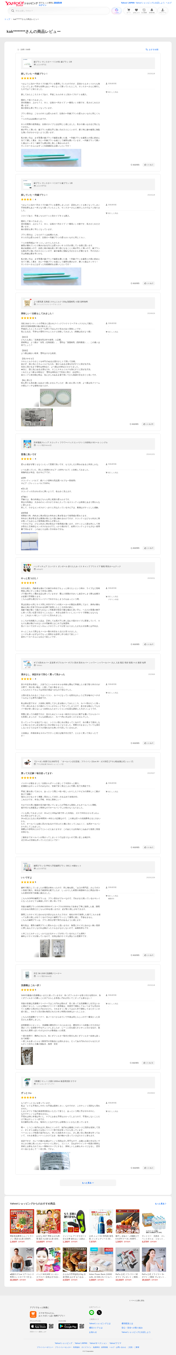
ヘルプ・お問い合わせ (117, 1347)
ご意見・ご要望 (133, 1347)
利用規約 (76, 1347)
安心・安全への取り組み (132, 1328)
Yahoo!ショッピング (63, 1343)
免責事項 (96, 1347)
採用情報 (104, 1347)
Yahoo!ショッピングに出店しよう (150, 3)
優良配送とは (127, 1323)
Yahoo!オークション (98, 1343)
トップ (7, 19)
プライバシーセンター (63, 1347)
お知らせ (93, 1332)
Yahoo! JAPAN (127, 3)
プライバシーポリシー (45, 1347)
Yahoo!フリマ (115, 1343)
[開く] (51, 158)
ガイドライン (86, 1347)
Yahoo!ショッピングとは (100, 1323)
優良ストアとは (96, 1328)
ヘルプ (169, 3)
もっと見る (160, 1204)
